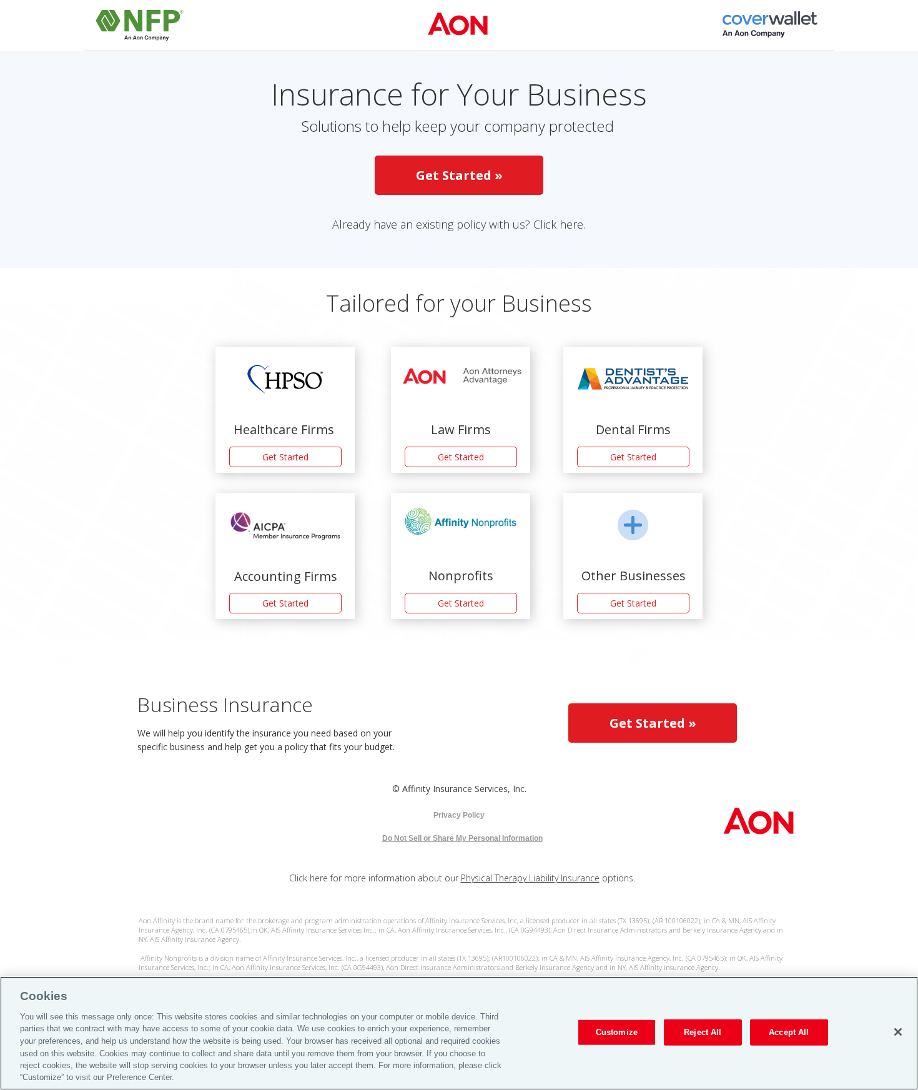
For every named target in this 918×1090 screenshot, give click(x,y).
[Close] (898, 1032)
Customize (617, 1032)
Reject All (702, 1032)
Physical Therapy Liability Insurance (530, 878)
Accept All (789, 1032)
